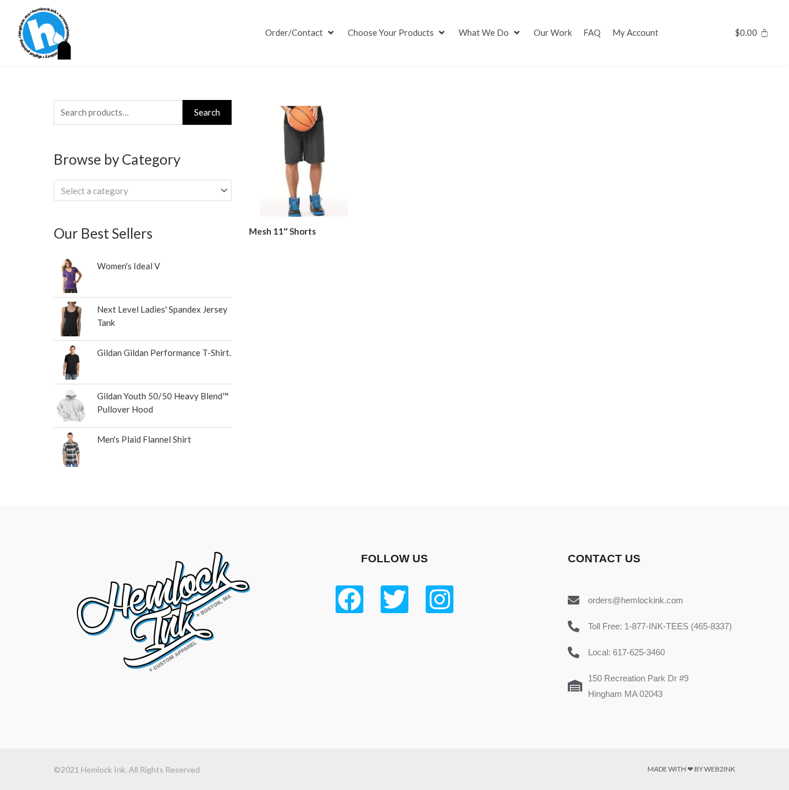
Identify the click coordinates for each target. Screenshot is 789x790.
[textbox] (137, 190)
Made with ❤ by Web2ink (691, 769)
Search (207, 112)
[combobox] (143, 190)
